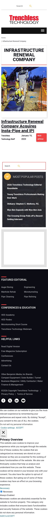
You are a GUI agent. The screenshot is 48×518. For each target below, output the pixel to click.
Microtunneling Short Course (14, 324)
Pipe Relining (30, 296)
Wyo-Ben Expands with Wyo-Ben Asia (24, 210)
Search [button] (30, 6)
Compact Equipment (10, 377)
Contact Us (6, 365)
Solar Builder (27, 377)
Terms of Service (25, 394)
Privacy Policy (7, 394)
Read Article (40, 137)
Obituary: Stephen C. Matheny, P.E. (23, 203)
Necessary (8, 491)
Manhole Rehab (8, 291)
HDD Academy (8, 315)
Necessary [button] (5, 488)
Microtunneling (31, 291)
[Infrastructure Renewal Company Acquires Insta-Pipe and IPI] (24, 92)
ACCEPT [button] (20, 427)
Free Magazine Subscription (14, 351)
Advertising (6, 360)
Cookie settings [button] (8, 427)
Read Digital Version (10, 346)
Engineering (29, 287)
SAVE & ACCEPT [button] (7, 516)
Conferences (7, 356)
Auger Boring (7, 287)
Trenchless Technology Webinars (16, 329)
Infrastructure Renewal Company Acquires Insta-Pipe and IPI (22, 126)
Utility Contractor (28, 381)
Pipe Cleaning (7, 296)
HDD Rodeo (6, 319)
